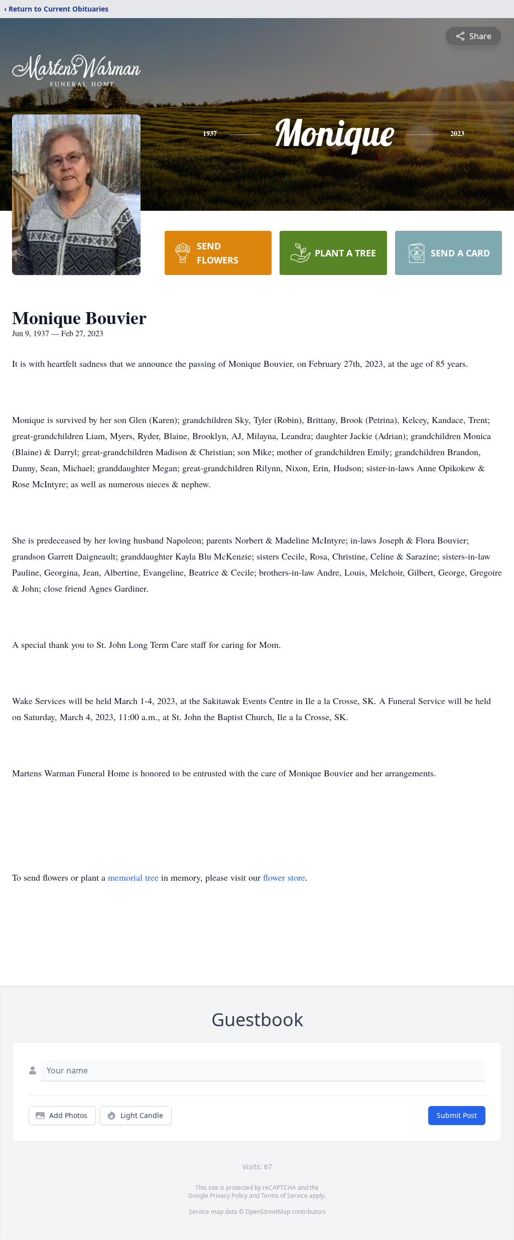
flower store (284, 877)
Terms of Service (284, 1195)
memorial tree (133, 877)
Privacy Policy (228, 1195)
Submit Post (457, 1115)
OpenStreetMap (267, 1211)
